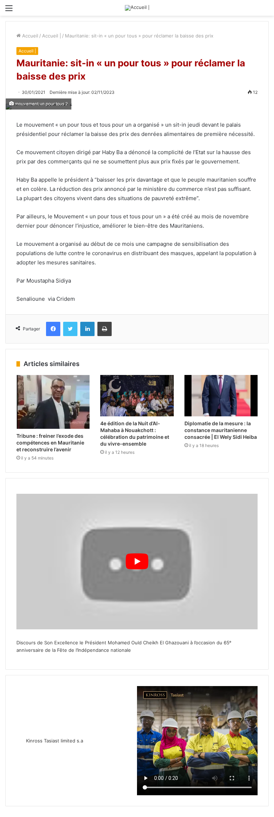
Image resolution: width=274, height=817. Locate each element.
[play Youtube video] (137, 561)
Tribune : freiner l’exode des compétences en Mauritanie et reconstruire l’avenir (50, 442)
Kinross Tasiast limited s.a (54, 741)
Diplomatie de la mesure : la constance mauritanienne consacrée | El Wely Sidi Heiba (220, 430)
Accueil (29, 36)
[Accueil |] (137, 8)
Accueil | (51, 36)
